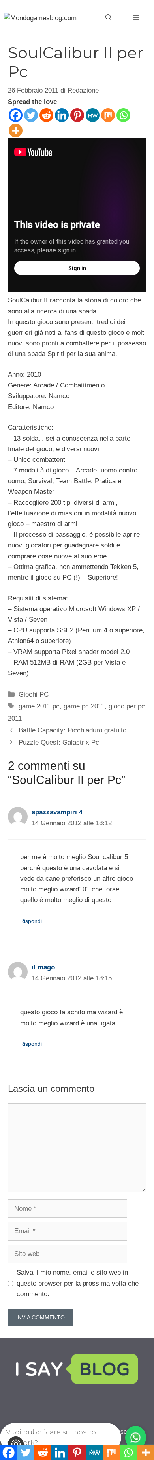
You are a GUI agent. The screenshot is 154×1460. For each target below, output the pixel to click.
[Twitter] (31, 115)
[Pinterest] (77, 115)
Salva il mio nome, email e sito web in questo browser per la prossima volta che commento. (78, 1283)
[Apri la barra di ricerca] (108, 18)
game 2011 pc (39, 706)
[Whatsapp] (123, 115)
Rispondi (31, 921)
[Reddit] (46, 115)
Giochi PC (34, 694)
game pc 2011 (84, 706)
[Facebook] (16, 115)
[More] (16, 130)
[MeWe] (93, 115)
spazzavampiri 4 (57, 812)
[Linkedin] (62, 115)
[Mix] (108, 115)
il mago (43, 967)
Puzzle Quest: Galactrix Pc (59, 742)
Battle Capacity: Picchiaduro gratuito (72, 730)
